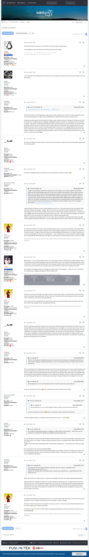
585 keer (11, 277)
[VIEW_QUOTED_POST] (41, 107)
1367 (11, 188)
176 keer (11, 433)
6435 (11, 87)
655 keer (11, 91)
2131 (11, 429)
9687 (11, 107)
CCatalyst (6, 101)
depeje (6, 148)
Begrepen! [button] (79, 554)
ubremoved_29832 (9, 183)
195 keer (6, 158)
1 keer (19, 175)
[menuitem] (51, 2)
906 (11, 154)
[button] (81, 34)
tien (30, 358)
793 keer (11, 246)
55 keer (11, 176)
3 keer (15, 63)
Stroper (6, 423)
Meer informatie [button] (60, 554)
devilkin (6, 52)
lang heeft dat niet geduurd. (42, 202)
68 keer (11, 193)
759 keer (11, 61)
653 (11, 173)
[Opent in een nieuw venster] (52, 280)
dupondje (6, 168)
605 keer (11, 111)
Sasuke (6, 266)
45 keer (11, 160)
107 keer (6, 191)
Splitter (6, 81)
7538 (11, 57)
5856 (11, 271)
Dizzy (5, 234)
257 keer (6, 276)
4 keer (15, 93)
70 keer (6, 90)
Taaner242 (32, 107)
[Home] (44, 13)
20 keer (6, 110)
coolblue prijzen (9, 27)
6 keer (15, 248)
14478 (11, 240)
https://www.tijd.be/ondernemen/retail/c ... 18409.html (43, 109)
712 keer (6, 245)
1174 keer (6, 60)
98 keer (6, 432)
